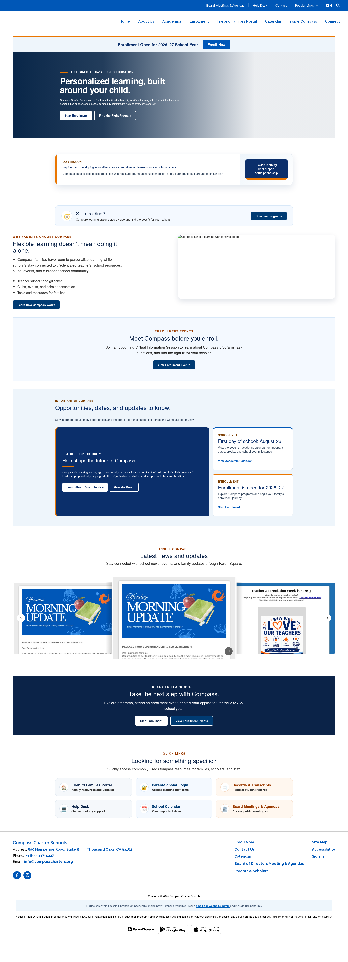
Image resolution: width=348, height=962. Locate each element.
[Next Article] (327, 618)
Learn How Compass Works (36, 305)
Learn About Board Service (85, 487)
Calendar (242, 856)
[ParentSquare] (141, 929)
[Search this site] (338, 5)
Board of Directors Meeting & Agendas (269, 863)
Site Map (320, 842)
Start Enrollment (76, 115)
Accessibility (323, 849)
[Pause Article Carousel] (229, 651)
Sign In (318, 856)
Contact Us (244, 849)
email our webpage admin (213, 905)
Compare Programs (269, 216)
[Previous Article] (21, 618)
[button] (306, 5)
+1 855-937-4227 (40, 855)
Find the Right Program (115, 115)
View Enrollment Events (174, 365)
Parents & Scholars (251, 871)
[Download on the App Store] (206, 929)
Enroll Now (216, 44)
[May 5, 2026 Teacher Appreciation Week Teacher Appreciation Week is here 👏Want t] (273, 617)
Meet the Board (124, 487)
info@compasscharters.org (48, 861)
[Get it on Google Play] (173, 929)
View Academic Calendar (235, 461)
